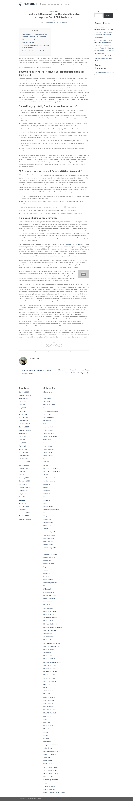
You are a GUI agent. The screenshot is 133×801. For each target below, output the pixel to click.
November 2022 (24, 462)
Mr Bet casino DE (49, 675)
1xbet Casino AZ (48, 433)
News (45, 688)
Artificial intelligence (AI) (51, 471)
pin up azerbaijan (49, 700)
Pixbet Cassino (48, 729)
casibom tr (47, 525)
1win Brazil (46, 401)
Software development (51, 751)
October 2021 (23, 484)
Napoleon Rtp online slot (73, 244)
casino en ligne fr (49, 532)
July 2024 (22, 401)
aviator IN (46, 484)
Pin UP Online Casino (50, 713)
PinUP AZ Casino (48, 726)
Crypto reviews (48, 564)
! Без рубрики (47, 392)
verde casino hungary (50, 767)
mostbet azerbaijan (50, 618)
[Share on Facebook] (47, 345)
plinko (45, 732)
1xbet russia (47, 452)
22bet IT (46, 462)
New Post (46, 684)
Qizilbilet (46, 738)
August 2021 (23, 490)
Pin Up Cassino (48, 707)
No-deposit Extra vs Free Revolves (34, 51)
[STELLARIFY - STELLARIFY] (28, 4)
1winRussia (47, 421)
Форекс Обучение (49, 789)
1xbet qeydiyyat (49, 449)
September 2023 (25, 430)
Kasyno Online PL (49, 599)
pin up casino (48, 703)
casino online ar (48, 538)
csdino (45, 570)
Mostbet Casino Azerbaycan (53, 627)
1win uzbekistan (48, 417)
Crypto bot (47, 560)
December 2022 (24, 459)
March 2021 (23, 503)
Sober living (47, 748)
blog (45, 516)
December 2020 (24, 509)
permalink (69, 352)
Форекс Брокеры (49, 786)
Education (46, 573)
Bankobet (46, 490)
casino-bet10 (48, 545)
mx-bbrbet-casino (49, 681)
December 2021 (24, 481)
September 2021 (24, 487)
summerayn (63, 22)
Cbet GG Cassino (49, 557)
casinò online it (48, 541)
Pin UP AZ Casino (49, 697)
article (45, 465)
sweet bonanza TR (49, 754)
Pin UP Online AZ (49, 710)
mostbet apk (48, 608)
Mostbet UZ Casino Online (52, 662)
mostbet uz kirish (49, 665)
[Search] (40, 4)
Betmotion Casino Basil (51, 509)
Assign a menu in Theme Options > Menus (55, 4)
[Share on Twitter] (50, 345)
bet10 (45, 503)
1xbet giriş (47, 440)
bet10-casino (48, 506)
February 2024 (24, 417)
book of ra (47, 519)
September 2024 (25, 395)
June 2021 (22, 497)
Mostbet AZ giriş (49, 614)
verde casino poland (50, 770)
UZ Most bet (47, 764)
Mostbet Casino (48, 621)
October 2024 (24, 392)
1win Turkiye (47, 414)
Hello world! (98, 75)
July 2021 (22, 494)
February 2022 (24, 478)
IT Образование (48, 592)
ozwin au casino (48, 691)
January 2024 (24, 421)
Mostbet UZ (47, 656)
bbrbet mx (47, 500)
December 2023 (24, 424)
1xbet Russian (48, 455)
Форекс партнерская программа (54, 792)
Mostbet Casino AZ (50, 624)
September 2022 (25, 468)
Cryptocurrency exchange (52, 567)
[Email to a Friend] (54, 345)
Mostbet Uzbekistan (50, 672)
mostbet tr (47, 653)
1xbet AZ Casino (48, 427)
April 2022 (22, 475)
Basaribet (46, 494)
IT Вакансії (47, 589)
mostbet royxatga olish (51, 646)
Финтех (45, 783)
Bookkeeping (48, 522)
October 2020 (24, 516)
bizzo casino (47, 513)
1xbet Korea (47, 446)
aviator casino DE (49, 478)
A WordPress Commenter (103, 72)
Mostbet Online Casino (51, 640)
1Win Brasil (47, 398)
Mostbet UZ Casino (50, 659)
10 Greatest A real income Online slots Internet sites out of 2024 (103, 35)
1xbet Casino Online (50, 436)
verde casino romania (50, 773)
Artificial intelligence (50, 468)
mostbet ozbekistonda (51, 643)
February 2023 (24, 452)
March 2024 (23, 414)
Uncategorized (53, 11)
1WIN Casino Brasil (49, 405)
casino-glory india (49, 548)
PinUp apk (46, 722)
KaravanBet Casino (49, 595)
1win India (46, 408)
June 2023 (22, 440)
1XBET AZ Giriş (48, 430)
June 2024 (22, 405)
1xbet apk (46, 424)
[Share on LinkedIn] (60, 345)
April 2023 (22, 446)
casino (45, 529)
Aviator (45, 475)
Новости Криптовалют (50, 780)
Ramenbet (47, 742)
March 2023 (23, 449)
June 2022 (22, 471)
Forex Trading (48, 579)
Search (96, 12)
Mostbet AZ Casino (50, 611)
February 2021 (24, 506)
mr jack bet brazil (49, 678)
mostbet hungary (49, 630)
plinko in (46, 735)
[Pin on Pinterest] (57, 345)
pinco (45, 719)
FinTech (46, 576)
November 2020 (24, 513)
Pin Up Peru (47, 716)
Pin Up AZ (46, 694)
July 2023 (22, 436)
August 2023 (23, 433)
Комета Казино (48, 777)
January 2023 (24, 455)
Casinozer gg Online (50, 554)
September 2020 (25, 519)
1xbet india (47, 443)
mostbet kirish (48, 637)
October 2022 (24, 465)
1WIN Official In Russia (50, 411)
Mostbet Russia (48, 649)
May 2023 (22, 443)
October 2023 (24, 427)
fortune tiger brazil (50, 583)
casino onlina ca (49, 535)
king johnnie (47, 602)
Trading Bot (47, 757)
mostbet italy (48, 634)
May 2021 (22, 500)
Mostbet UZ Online (49, 668)
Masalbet (46, 605)
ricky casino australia (50, 745)
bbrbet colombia (49, 497)
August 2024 (23, 398)
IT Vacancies (47, 586)
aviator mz (47, 487)
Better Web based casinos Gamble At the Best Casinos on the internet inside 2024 (104, 48)
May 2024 (22, 408)
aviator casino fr (49, 481)
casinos (46, 551)
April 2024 (22, 411)
